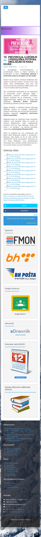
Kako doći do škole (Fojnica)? (14, 509)
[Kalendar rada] (20, 361)
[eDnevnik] (20, 331)
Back (3, 34)
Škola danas (10, 465)
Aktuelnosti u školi (12, 463)
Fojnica (8, 485)
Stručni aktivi (10, 473)
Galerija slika (23, 67)
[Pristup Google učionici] (20, 303)
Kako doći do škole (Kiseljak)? (14, 512)
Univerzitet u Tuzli (12, 451)
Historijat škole (11, 467)
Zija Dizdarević (11, 483)
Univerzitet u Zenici (12, 453)
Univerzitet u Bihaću (12, 455)
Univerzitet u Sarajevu (13, 449)
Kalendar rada (10, 475)
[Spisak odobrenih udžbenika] (20, 404)
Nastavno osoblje (12, 471)
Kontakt (7, 507)
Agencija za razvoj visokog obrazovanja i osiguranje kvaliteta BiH (19, 440)
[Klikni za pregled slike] (20, 46)
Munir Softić (13, 67)
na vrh (36, 214)
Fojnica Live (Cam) (12, 487)
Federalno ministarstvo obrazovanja (18, 429)
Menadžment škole (12, 469)
